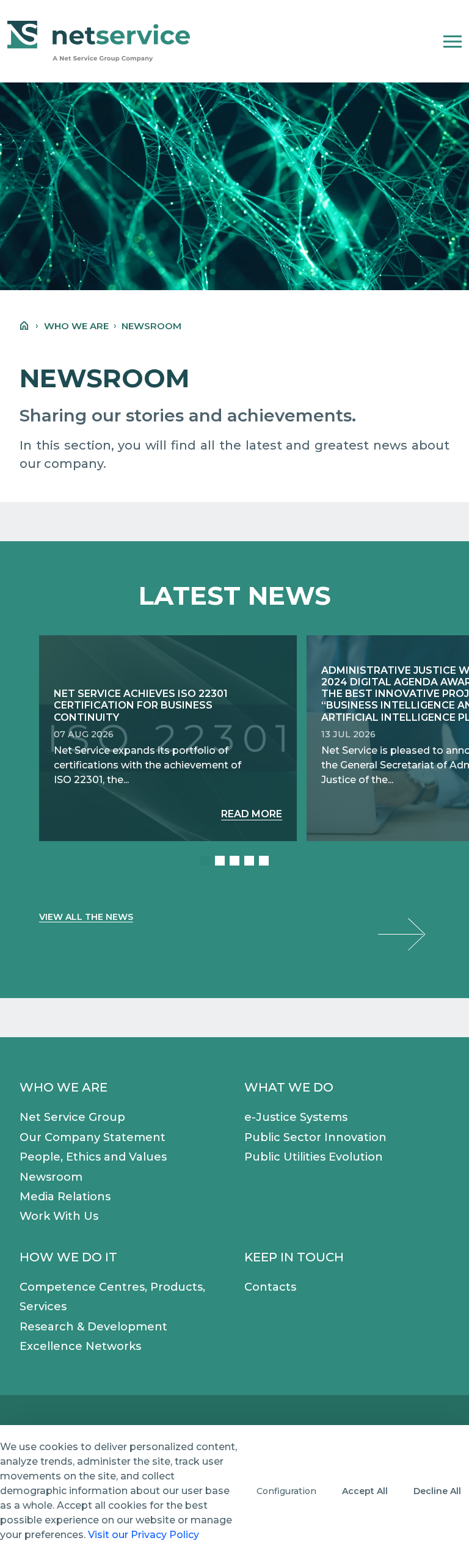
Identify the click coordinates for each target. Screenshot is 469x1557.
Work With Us (59, 1216)
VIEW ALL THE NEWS (86, 916)
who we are (76, 326)
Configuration (286, 1491)
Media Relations (65, 1196)
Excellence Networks (80, 1346)
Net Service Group (72, 1117)
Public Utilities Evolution (313, 1157)
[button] (452, 41)
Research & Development (93, 1326)
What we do (288, 1087)
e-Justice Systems (295, 1117)
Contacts (270, 1287)
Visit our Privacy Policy (143, 1535)
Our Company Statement (92, 1137)
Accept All (365, 1491)
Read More (251, 814)
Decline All (437, 1491)
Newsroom (51, 1177)
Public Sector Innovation (315, 1137)
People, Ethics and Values (93, 1157)
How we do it (68, 1257)
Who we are (63, 1087)
